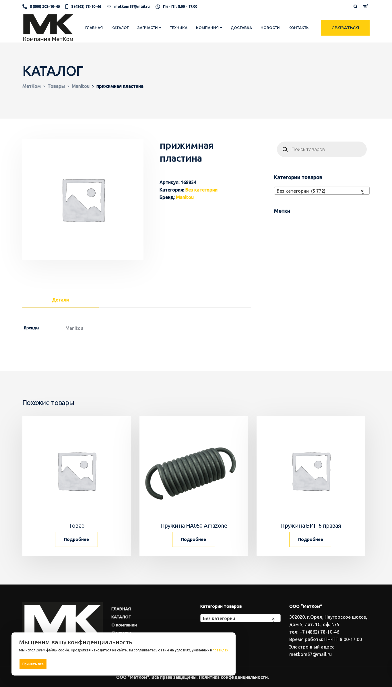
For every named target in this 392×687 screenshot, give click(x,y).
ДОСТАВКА (241, 28)
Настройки (216, 663)
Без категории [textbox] (239, 618)
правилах (220, 650)
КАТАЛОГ (120, 28)
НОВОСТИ (270, 28)
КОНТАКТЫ (299, 28)
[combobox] (322, 191)
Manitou (185, 197)
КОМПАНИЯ (207, 28)
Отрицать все (125, 664)
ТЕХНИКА (178, 28)
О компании (124, 624)
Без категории (201, 189)
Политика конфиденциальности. (234, 677)
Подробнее (76, 539)
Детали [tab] (60, 299)
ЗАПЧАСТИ (147, 28)
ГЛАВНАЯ (94, 28)
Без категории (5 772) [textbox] (320, 190)
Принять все (33, 664)
